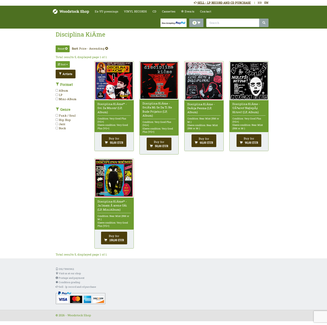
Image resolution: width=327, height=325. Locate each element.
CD (154, 11)
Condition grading (69, 282)
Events (189, 11)
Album (63, 90)
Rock (62, 128)
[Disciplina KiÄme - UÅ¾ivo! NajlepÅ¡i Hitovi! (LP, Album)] (249, 80)
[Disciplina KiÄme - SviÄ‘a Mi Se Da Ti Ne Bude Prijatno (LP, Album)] (159, 80)
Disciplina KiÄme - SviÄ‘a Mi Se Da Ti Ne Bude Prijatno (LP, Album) (157, 109)
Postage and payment (71, 278)
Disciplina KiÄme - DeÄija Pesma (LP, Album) (201, 108)
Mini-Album (67, 99)
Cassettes (168, 11)
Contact (205, 11)
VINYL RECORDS (135, 11)
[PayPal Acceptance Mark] (80, 297)
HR (260, 3)
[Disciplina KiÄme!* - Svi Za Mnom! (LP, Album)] (114, 80)
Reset (61, 48)
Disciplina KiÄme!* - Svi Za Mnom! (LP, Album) (112, 108)
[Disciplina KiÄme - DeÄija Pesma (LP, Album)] (204, 81)
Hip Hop (64, 120)
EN (266, 3)
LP (60, 95)
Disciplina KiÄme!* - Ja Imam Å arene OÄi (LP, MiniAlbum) (112, 205)
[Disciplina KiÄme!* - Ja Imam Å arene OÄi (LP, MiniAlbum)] (114, 178)
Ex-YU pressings (106, 11)
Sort (63, 64)
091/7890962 (66, 269)
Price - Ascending (92, 48)
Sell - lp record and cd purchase (77, 286)
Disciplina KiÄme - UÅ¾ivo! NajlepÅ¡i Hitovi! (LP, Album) (246, 108)
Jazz (61, 124)
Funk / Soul (67, 115)
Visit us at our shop (69, 273)
